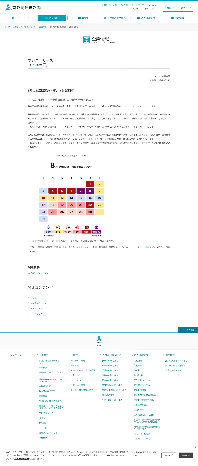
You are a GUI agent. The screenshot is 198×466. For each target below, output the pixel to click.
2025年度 (43, 27)
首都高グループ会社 (48, 433)
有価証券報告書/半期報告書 (83, 370)
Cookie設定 (169, 455)
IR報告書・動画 (78, 360)
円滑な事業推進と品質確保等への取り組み (147, 427)
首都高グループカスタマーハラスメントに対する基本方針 (52, 407)
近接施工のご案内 (142, 438)
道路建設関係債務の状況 (82, 390)
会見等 (42, 418)
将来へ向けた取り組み (112, 400)
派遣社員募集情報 (173, 370)
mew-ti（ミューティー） (134, 247)
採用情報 (170, 355)
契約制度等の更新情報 (144, 400)
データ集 (43, 428)
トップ (7, 27)
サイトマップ (138, 5)
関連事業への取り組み (112, 385)
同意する (186, 455)
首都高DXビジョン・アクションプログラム (52, 380)
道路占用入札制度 (142, 433)
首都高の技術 (108, 395)
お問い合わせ (108, 5)
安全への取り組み (110, 360)
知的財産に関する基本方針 (51, 401)
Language (152, 5)
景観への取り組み (110, 375)
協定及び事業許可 (47, 391)
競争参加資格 (140, 390)
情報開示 (43, 423)
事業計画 (43, 396)
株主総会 (75, 375)
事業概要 (43, 367)
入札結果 (138, 365)
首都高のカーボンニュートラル (52, 373)
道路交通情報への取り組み (114, 390)
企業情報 (16, 27)
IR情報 (74, 355)
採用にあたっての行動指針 (177, 360)
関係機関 (43, 437)
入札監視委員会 (141, 405)
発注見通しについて (143, 375)
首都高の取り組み (111, 355)
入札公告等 (139, 360)
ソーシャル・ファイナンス (83, 380)
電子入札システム (142, 380)
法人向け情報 (141, 355)
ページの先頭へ (189, 330)
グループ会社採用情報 (175, 365)
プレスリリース (29, 27)
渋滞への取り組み (110, 370)
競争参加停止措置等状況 (145, 395)
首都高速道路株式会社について (52, 361)
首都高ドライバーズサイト (177, 8)
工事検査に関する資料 (144, 415)
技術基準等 (139, 410)
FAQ (123, 5)
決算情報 (75, 365)
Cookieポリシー (21, 458)
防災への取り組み (110, 380)
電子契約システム (142, 385)
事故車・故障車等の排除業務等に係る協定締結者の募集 (147, 421)
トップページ (15, 355)
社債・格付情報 (78, 385)
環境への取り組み (110, 365)
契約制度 (138, 370)
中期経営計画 (45, 386)
